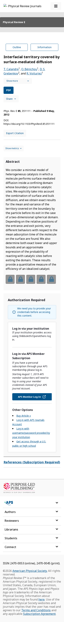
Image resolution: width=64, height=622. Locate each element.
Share (9, 98)
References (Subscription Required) (32, 462)
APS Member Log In (29, 396)
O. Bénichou (29, 69)
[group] (32, 281)
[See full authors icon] (18, 81)
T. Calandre (11, 69)
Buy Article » (23, 415)
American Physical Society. (29, 571)
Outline (17, 47)
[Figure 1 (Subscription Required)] (10, 279)
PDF (8, 90)
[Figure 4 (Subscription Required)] (41, 279)
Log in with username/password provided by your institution (31, 433)
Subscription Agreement (39, 614)
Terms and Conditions (36, 610)
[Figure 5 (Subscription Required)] (51, 279)
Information (45, 47)
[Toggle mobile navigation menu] (55, 6)
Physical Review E (14, 22)
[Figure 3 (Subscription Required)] (30, 279)
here (41, 599)
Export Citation (15, 133)
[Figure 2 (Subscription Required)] (20, 279)
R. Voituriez (34, 73)
